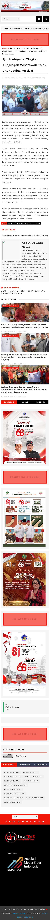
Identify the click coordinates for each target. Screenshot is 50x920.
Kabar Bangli (30, 772)
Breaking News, (25, 78)
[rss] (30, 821)
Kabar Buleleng (32, 48)
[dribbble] (26, 821)
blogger (40, 402)
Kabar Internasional (15, 785)
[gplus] (14, 821)
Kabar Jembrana (13, 789)
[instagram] (39, 821)
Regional (9, 764)
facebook (9, 402)
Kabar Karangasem (14, 794)
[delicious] (43, 821)
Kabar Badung (12, 772)
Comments (41, 764)
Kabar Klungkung (13, 798)
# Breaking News (15, 223)
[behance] (35, 821)
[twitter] (9, 821)
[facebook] (6, 821)
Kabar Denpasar (33, 777)
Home (5, 48)
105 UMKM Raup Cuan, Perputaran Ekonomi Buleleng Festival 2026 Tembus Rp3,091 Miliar (24, 325)
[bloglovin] (22, 821)
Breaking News (16, 48)
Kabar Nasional (34, 798)
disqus (25, 402)
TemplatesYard (18, 913)
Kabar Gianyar (31, 781)
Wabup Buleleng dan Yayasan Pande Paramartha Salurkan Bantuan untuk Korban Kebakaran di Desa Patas (24, 389)
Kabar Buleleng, (38, 78)
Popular (25, 764)
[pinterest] (18, 821)
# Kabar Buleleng (32, 223)
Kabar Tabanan (12, 802)
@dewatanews (12, 707)
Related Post (8, 299)
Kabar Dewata (12, 781)
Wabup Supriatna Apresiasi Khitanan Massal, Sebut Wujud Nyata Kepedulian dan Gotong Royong (24, 357)
